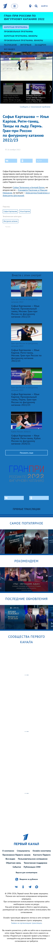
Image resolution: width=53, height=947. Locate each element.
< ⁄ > (39, 160)
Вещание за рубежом (29, 879)
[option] (13, 94)
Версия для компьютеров (26, 873)
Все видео (10, 858)
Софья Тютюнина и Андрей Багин (29, 187)
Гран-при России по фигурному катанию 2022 (24, 17)
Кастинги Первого (42, 854)
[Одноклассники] (26, 161)
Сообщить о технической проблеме (35, 107)
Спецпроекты (23, 850)
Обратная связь (13, 862)
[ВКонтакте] (11, 161)
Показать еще (26, 452)
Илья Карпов (25, 211)
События (17, 866)
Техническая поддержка (35, 862)
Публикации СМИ (32, 866)
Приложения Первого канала (16, 854)
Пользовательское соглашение (32, 858)
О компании (8, 850)
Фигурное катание (11, 221)
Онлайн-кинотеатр (42, 850)
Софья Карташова (10, 211)
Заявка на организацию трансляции (26, 923)
